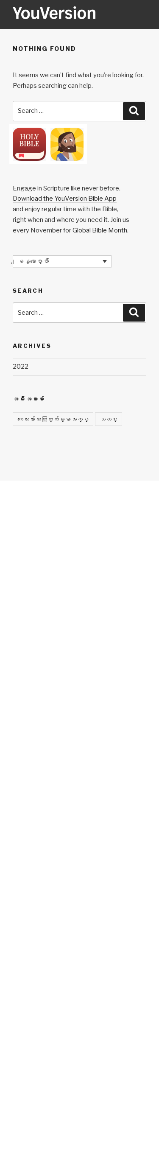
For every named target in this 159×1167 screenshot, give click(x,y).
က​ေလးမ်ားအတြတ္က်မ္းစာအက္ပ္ (53, 419)
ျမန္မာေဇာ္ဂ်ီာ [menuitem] (33, 261)
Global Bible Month (100, 230)
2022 (20, 366)
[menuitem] (62, 261)
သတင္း (108, 419)
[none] (62, 261)
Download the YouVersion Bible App (65, 198)
